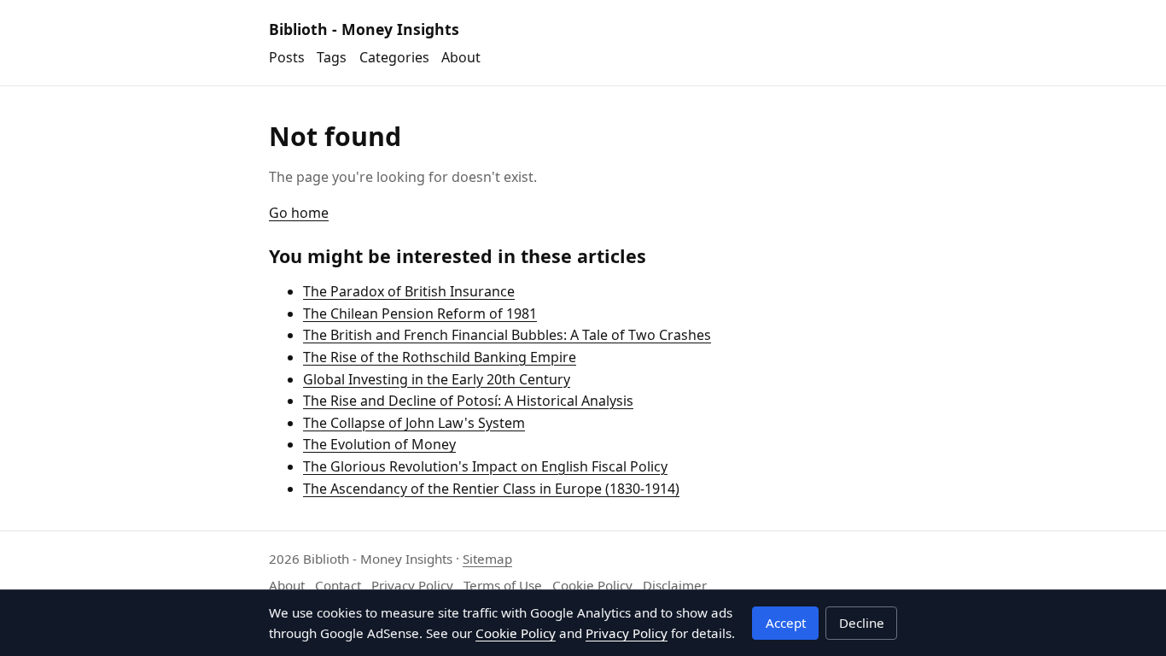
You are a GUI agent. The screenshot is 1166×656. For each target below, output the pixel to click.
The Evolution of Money (379, 444)
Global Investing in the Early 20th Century (436, 379)
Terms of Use (502, 585)
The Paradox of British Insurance (409, 291)
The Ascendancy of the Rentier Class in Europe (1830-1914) (491, 488)
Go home (299, 212)
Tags (332, 57)
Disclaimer (675, 585)
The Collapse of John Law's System (414, 422)
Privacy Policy (412, 585)
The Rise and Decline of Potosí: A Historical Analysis (468, 400)
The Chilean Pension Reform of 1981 (420, 313)
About (461, 57)
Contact (338, 585)
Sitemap (487, 558)
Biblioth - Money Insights (364, 29)
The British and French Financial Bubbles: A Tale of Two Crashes (507, 334)
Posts (287, 57)
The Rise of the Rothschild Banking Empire (439, 357)
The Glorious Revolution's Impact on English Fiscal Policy (485, 466)
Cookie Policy (592, 585)
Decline (861, 622)
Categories (394, 57)
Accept (786, 622)
